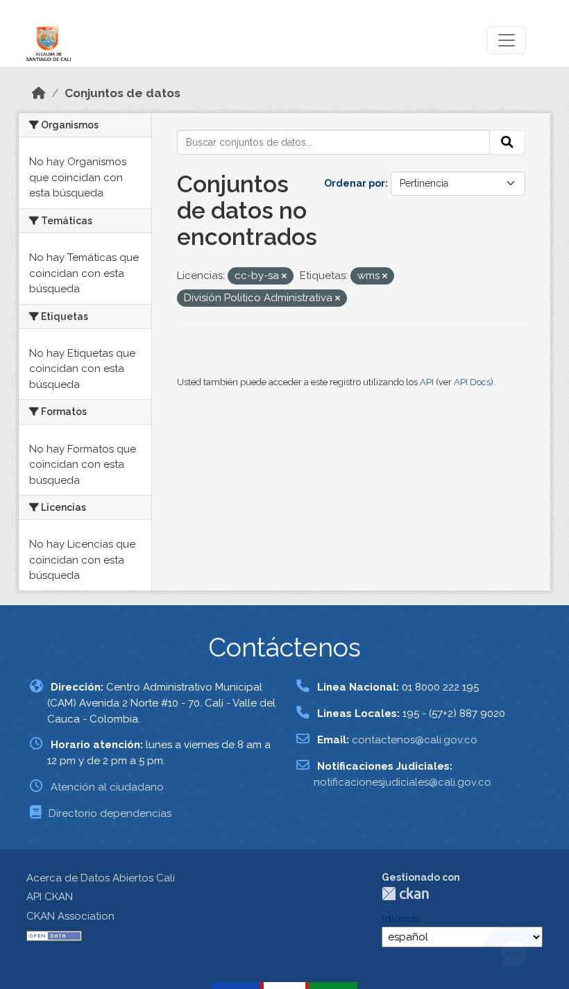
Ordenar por (354, 183)
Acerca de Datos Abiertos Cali (100, 878)
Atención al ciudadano (107, 787)
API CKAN (49, 896)
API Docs (472, 382)
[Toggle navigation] (506, 40)
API (427, 382)
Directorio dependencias (110, 813)
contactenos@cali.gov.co (414, 740)
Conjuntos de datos (122, 93)
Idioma (399, 918)
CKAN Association (70, 916)
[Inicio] (39, 93)
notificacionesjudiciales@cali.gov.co (402, 782)
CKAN (405, 893)
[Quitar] (284, 276)
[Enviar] (507, 142)
